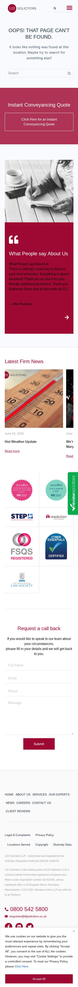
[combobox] (63, 9)
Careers (23, 802)
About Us (23, 794)
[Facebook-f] (8, 926)
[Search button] (69, 73)
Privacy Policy (45, 835)
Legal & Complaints (17, 835)
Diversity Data (62, 844)
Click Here (21, 966)
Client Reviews (18, 811)
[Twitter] (29, 926)
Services (39, 794)
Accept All (39, 979)
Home (9, 794)
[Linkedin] (19, 926)
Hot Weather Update (21, 441)
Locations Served (18, 844)
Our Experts (59, 794)
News (10, 802)
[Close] (73, 931)
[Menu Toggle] (69, 8)
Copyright (41, 844)
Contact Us (41, 802)
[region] (39, 957)
